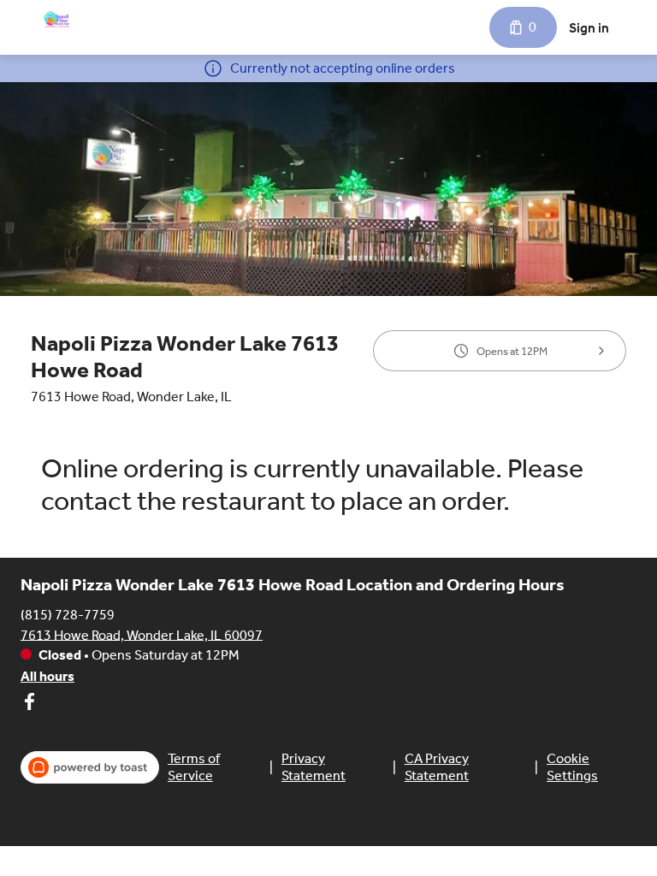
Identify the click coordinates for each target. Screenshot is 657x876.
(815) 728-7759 (68, 614)
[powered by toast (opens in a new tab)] (89, 767)
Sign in (589, 28)
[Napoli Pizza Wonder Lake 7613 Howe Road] (56, 20)
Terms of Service (194, 767)
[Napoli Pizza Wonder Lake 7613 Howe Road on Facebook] (29, 704)
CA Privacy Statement (437, 767)
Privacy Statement (313, 767)
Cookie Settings (572, 767)
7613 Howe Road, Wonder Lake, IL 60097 (142, 634)
